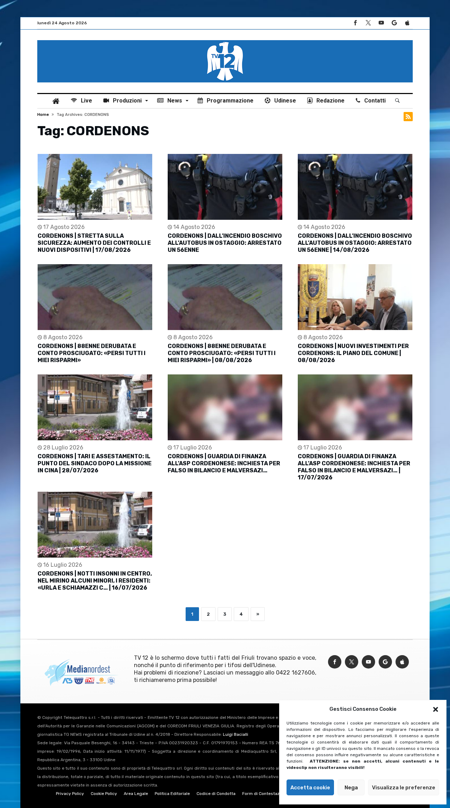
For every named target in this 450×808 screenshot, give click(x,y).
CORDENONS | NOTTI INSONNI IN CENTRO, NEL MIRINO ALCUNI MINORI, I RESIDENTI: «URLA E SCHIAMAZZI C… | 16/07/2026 (95, 580)
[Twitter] (368, 23)
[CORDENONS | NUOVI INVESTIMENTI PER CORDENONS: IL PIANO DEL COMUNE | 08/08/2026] (355, 297)
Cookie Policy (104, 793)
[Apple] (407, 23)
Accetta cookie (310, 787)
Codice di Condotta (216, 793)
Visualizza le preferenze (403, 787)
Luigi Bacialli (235, 734)
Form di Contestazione (265, 793)
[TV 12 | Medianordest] (225, 40)
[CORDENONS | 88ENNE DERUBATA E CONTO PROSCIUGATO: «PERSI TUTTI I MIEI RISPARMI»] (95, 297)
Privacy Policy (70, 793)
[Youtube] (381, 23)
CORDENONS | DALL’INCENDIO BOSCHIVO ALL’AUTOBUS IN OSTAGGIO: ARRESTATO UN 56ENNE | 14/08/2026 (355, 242)
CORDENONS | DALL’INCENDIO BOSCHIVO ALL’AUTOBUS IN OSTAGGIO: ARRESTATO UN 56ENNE (225, 242)
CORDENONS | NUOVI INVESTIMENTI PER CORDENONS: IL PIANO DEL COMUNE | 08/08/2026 (353, 353)
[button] (435, 709)
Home (43, 114)
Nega (351, 787)
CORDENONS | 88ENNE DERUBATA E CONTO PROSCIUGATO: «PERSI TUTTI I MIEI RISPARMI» (92, 353)
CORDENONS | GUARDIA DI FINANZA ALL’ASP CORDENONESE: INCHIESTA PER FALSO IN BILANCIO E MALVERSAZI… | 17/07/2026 (354, 467)
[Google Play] (394, 23)
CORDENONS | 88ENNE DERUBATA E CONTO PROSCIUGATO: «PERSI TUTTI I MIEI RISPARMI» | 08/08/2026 (222, 353)
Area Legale (136, 793)
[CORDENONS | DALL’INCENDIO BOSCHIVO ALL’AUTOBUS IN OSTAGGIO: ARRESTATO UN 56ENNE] (225, 187)
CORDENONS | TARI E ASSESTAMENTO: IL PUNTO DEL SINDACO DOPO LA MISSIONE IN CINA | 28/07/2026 (95, 463)
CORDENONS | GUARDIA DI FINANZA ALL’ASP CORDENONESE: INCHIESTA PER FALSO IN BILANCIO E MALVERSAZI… (224, 463)
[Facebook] (355, 23)
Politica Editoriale (172, 793)
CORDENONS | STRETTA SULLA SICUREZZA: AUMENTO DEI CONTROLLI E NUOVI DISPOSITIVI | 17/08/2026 (94, 242)
